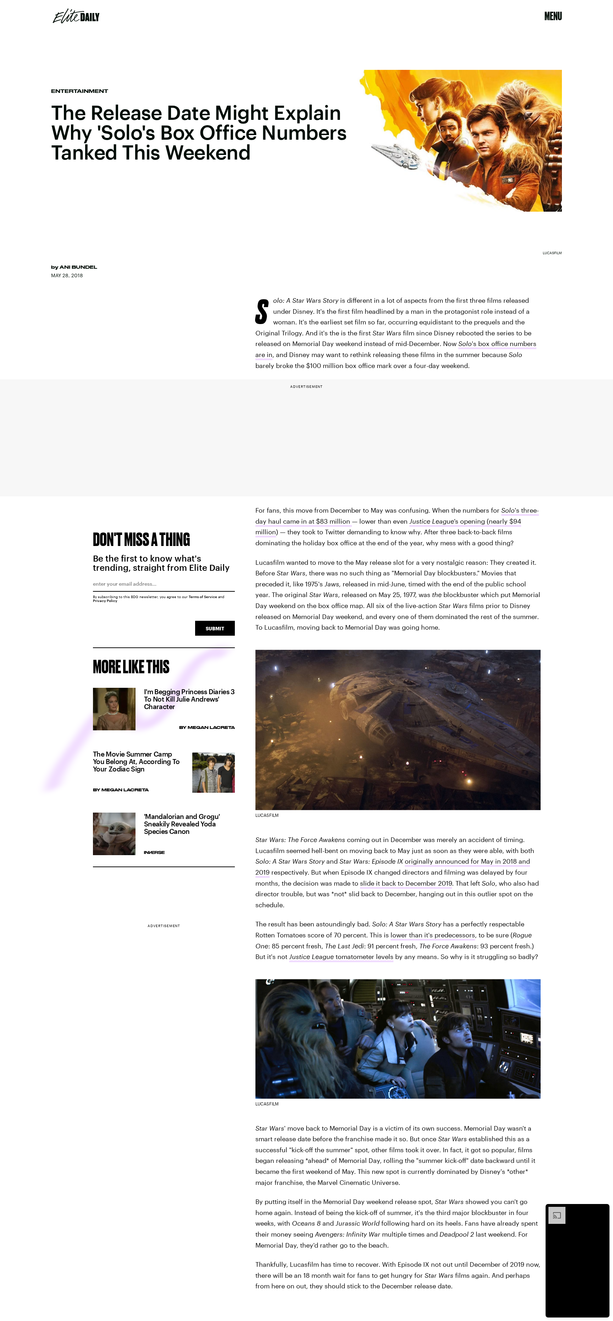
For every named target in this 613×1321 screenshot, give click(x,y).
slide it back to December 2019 (406, 883)
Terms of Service (203, 597)
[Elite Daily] (76, 16)
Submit (215, 628)
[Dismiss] (601, 1210)
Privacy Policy (105, 600)
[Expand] (553, 1210)
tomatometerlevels (341, 956)
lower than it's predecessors (433, 935)
